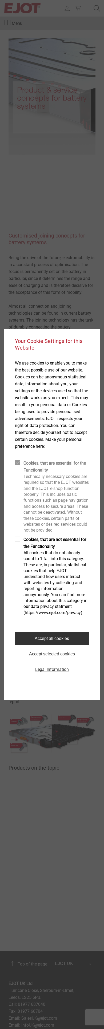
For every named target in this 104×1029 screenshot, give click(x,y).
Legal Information (52, 669)
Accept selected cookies (52, 654)
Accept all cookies (52, 638)
